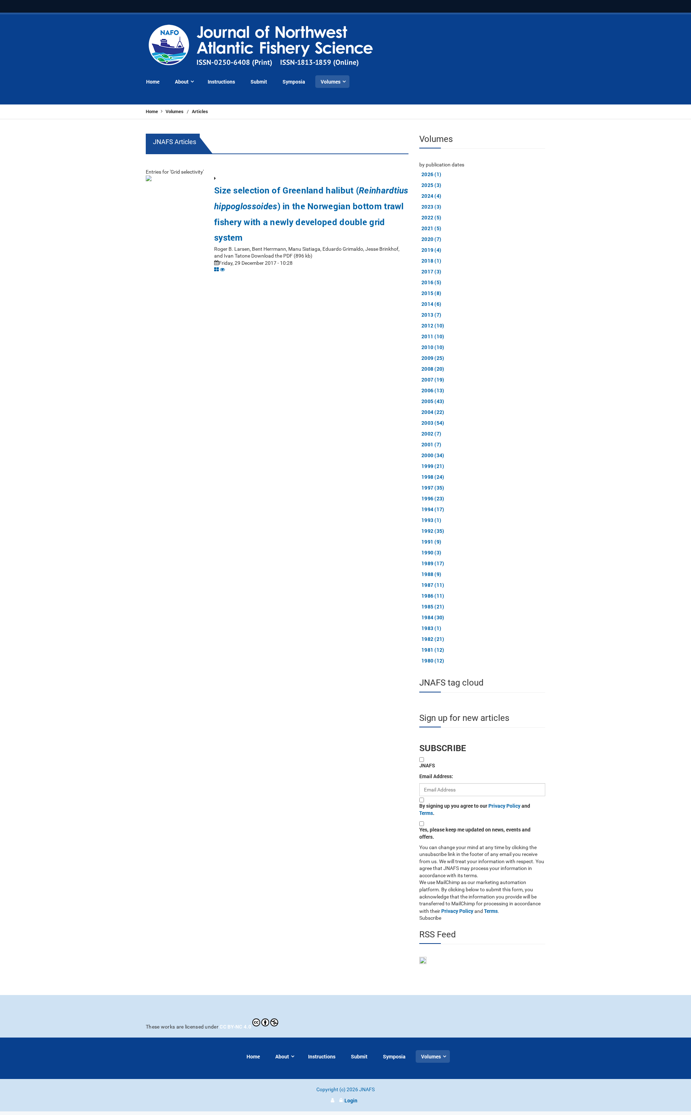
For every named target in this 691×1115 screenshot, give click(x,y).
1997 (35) (432, 487)
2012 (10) (432, 325)
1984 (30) (432, 617)
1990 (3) (431, 552)
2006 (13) (432, 390)
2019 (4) (431, 249)
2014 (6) (431, 303)
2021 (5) (431, 228)
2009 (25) (432, 357)
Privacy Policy (504, 805)
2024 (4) (431, 195)
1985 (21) (432, 606)
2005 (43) (432, 401)
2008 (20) (432, 368)
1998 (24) (432, 476)
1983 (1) (431, 628)
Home (152, 111)
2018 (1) (431, 260)
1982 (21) (432, 638)
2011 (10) (432, 336)
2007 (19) (432, 379)
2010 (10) (432, 347)
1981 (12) (432, 649)
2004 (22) (432, 412)
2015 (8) (431, 293)
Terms (426, 813)
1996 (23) (432, 498)
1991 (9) (431, 541)
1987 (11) (432, 584)
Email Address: (436, 776)
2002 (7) (431, 433)
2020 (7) (431, 239)
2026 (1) (431, 174)
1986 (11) (432, 595)
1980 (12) (432, 660)
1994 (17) (432, 509)
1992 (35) (432, 530)
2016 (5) (431, 282)
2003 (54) (432, 422)
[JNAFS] (261, 46)
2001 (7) (431, 444)
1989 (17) (432, 563)
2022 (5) (431, 217)
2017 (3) (431, 271)
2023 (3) (431, 206)
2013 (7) (431, 314)
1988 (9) (431, 574)
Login (350, 1100)
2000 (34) (432, 455)
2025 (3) (431, 185)
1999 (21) (432, 466)
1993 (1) (431, 520)
